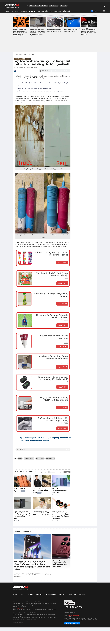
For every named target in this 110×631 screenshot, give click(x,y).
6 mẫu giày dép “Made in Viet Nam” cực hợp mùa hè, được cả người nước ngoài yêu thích (40, 91)
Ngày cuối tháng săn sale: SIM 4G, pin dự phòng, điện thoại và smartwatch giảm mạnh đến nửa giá (45, 438)
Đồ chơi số (66, 11)
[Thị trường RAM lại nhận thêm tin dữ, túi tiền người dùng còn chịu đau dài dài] (55, 22)
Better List (54, 6)
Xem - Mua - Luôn (43, 11)
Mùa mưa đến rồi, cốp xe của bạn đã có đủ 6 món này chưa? (41, 491)
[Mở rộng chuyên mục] (104, 11)
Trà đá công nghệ (50, 594)
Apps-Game (57, 11)
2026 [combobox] (60, 472)
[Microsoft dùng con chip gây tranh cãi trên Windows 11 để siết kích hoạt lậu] (72, 22)
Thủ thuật (62, 594)
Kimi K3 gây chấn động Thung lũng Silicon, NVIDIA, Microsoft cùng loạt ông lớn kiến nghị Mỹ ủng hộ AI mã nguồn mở (89, 31)
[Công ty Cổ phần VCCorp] (69, 605)
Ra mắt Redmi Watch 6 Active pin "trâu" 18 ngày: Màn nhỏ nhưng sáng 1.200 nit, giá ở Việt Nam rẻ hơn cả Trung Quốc (61, 514)
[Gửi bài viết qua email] (15, 71)
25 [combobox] (46, 472)
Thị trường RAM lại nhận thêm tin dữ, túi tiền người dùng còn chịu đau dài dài (54, 29)
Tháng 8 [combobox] (52, 472)
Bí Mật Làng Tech (97, 11)
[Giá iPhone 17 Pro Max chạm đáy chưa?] (22, 481)
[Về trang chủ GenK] (12, 6)
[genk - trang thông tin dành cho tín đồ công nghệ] (21, 588)
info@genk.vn (19, 608)
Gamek (14, 1)
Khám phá (32, 11)
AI (12, 11)
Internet (24, 11)
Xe (51, 11)
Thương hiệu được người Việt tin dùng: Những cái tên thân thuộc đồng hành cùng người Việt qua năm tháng (32, 565)
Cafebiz (26, 1)
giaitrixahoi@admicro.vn (73, 615)
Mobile (7, 11)
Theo (43, 449)
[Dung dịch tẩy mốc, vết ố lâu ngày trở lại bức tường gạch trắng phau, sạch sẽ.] (42, 136)
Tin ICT (17, 11)
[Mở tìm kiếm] (104, 6)
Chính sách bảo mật (18, 622)
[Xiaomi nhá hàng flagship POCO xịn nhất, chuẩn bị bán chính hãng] (61, 546)
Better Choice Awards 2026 (38, 6)
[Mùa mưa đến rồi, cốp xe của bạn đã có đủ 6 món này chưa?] (42, 481)
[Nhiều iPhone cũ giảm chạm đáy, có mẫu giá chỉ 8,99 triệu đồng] (61, 481)
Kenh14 (20, 1)
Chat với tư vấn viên (73, 623)
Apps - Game (72, 594)
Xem (67, 472)
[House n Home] (42, 58)
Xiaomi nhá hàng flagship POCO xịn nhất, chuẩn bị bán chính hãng (60, 564)
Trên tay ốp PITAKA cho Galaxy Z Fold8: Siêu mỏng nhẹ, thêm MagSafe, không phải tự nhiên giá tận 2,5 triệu (22, 514)
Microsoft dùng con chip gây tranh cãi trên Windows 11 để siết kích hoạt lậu (72, 29)
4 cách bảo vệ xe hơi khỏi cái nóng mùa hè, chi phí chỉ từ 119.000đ (34, 88)
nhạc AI (64, 6)
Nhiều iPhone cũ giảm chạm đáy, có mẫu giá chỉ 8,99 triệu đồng (60, 490)
